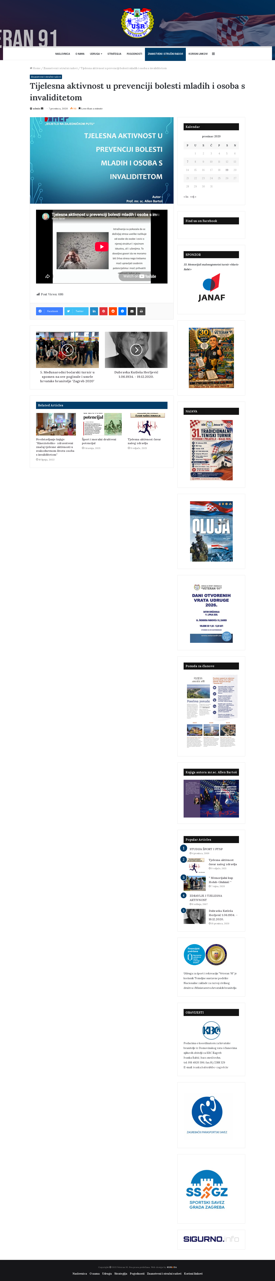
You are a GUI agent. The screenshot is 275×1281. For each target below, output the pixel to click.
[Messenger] (122, 311)
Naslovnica (62, 53)
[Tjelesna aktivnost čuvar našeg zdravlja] (148, 424)
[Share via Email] (132, 311)
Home (36, 68)
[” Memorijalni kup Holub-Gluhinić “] (195, 883)
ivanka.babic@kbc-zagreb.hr (210, 1067)
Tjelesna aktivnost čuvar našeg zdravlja (144, 441)
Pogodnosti (134, 53)
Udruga (95, 53)
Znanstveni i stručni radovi (165, 53)
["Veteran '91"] (137, 23)
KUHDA (172, 1267)
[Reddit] (113, 311)
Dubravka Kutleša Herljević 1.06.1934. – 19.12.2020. (223, 915)
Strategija (114, 53)
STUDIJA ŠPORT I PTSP (206, 849)
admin (36, 108)
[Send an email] (42, 108)
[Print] (141, 311)
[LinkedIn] (94, 311)
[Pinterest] (103, 311)
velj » (193, 196)
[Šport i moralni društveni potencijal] (102, 424)
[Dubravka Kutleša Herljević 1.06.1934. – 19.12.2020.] (195, 916)
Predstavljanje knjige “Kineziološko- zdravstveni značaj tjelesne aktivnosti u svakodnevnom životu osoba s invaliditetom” (55, 447)
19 (227, 170)
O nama (79, 53)
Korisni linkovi (198, 53)
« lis (186, 196)
